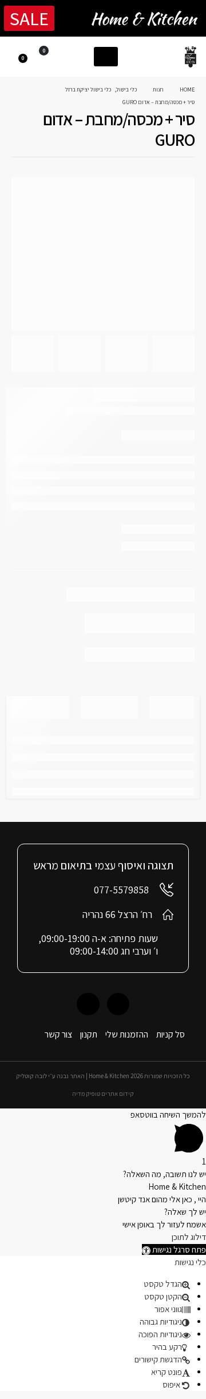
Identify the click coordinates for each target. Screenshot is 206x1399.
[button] (174, 1249)
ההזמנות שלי (126, 1034)
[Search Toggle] (80, 56)
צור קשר (58, 1034)
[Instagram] (88, 1004)
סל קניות (170, 1034)
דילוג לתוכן (189, 1236)
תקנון (88, 1034)
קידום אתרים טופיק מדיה (103, 1094)
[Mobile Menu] (106, 56)
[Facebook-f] (118, 1004)
